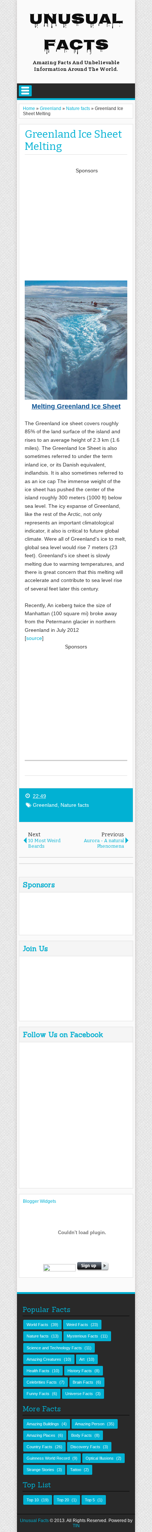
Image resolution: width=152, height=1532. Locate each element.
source (34, 638)
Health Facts (38, 1371)
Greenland (45, 805)
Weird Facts (77, 1324)
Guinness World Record (48, 1458)
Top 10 (33, 1500)
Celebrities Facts (42, 1382)
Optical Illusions (100, 1458)
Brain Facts (83, 1382)
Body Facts (81, 1435)
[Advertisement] (87, 226)
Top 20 (63, 1500)
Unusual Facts (76, 33)
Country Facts (39, 1447)
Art (81, 1359)
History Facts (80, 1371)
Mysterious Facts (82, 1336)
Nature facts (75, 805)
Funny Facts (38, 1393)
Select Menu (25, 90)
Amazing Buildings (43, 1424)
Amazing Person (89, 1424)
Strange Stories (40, 1469)
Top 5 (90, 1500)
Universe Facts (79, 1393)
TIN (76, 1525)
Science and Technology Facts (54, 1348)
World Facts (37, 1324)
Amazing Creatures (44, 1359)
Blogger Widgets (39, 1201)
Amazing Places (41, 1435)
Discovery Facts (85, 1447)
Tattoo (75, 1469)
